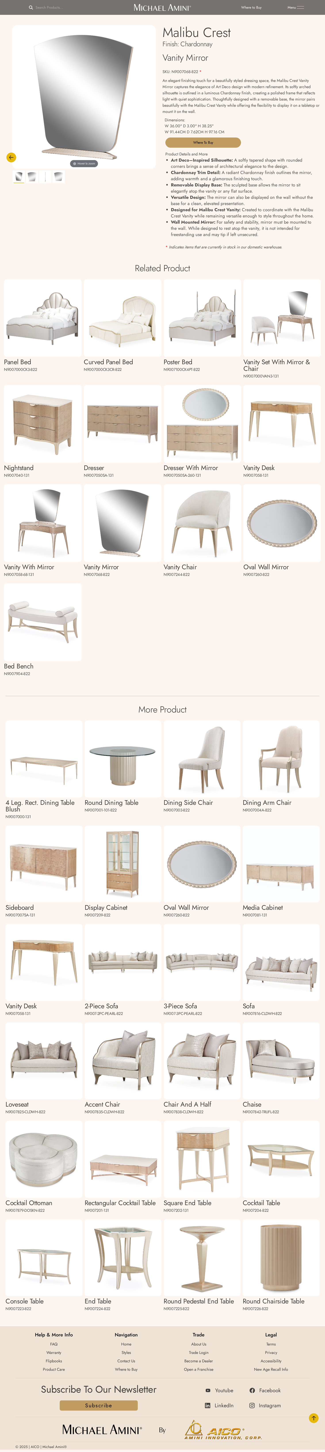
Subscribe (98, 1405)
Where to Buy (203, 142)
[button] (296, 8)
